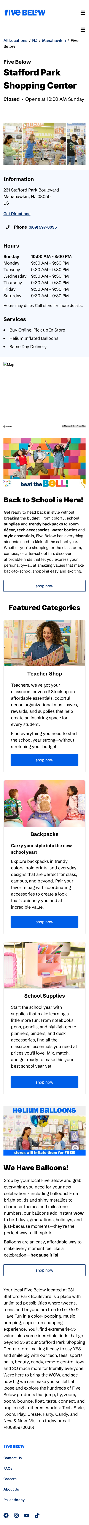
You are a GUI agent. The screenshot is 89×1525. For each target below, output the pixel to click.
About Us (11, 1489)
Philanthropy (14, 1500)
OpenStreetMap (79, 426)
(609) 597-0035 (43, 227)
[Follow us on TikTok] (37, 1515)
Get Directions (16, 213)
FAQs (7, 1468)
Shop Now (44, 585)
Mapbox (67, 426)
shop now (44, 1270)
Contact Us (12, 1458)
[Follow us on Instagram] (16, 1515)
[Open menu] (83, 12)
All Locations (15, 40)
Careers (10, 1479)
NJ (34, 40)
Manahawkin (54, 40)
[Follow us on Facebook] (6, 1515)
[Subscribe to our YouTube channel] (26, 1515)
